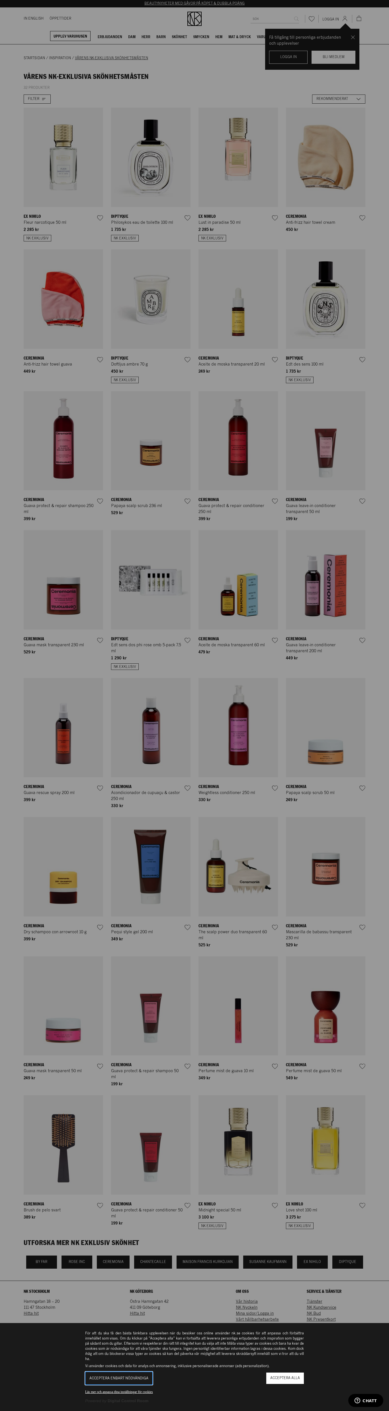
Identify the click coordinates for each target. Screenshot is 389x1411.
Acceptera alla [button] (285, 1378)
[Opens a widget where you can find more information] (365, 1401)
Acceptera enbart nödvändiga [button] (118, 1378)
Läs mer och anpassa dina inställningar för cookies (119, 1392)
